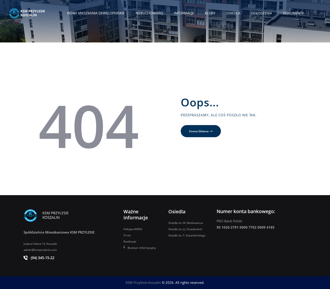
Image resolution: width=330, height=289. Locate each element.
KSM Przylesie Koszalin (143, 282)
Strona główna (199, 131)
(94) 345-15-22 (42, 257)
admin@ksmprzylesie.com (40, 250)
